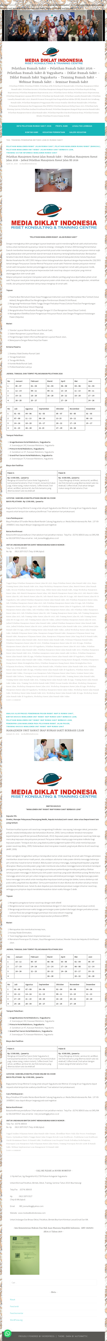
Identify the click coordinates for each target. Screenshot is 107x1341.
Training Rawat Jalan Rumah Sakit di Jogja (56, 680)
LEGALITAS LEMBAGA (82, 126)
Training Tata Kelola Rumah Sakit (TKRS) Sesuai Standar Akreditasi (49, 683)
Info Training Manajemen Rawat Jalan (62, 613)
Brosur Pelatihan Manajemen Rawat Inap (28, 590)
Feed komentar (16, 1313)
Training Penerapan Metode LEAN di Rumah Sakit (45, 676)
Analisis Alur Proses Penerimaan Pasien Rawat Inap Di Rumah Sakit (39, 713)
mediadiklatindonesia (28, 164)
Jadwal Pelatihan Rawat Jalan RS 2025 (26, 626)
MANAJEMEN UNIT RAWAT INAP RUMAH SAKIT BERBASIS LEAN (45, 730)
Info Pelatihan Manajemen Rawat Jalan (81, 600)
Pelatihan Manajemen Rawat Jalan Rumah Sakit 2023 (59, 650)
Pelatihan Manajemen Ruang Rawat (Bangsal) (77, 146)
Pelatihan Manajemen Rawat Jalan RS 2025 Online (66, 647)
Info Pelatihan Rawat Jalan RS (33, 613)
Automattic (81, 1336)
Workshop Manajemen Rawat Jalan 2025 (33, 686)
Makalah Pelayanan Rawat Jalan (24, 633)
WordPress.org (16, 1320)
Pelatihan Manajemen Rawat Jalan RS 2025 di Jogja (62, 643)
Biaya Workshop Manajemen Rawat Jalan (56, 586)
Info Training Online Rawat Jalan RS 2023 (38, 617)
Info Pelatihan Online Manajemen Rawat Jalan (51, 610)
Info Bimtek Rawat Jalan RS (31, 597)
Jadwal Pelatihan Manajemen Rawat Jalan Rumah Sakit (28, 623)
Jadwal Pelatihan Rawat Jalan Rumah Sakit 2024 (62, 626)
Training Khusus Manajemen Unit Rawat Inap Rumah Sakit (35, 726)
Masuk (12, 1299)
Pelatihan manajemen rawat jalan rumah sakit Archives (54, 653)
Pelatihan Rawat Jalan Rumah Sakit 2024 (70, 667)
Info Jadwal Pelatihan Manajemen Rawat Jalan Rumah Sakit (41, 600)
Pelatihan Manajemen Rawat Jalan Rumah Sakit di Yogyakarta (59, 657)
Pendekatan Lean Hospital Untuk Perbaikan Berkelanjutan (66, 1140)
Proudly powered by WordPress (37, 1336)
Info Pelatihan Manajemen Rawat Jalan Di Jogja (62, 603)
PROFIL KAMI (62, 126)
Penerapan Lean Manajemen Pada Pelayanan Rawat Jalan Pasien (49, 673)
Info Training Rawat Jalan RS (67, 617)
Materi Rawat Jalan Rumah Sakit (51, 640)
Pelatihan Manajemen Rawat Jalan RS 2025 (23, 643)
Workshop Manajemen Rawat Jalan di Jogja (68, 686)
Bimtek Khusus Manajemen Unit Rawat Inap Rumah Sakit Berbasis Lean (41, 717)
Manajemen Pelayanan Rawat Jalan (32, 636)
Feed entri (14, 1306)
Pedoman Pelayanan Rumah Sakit (79, 640)
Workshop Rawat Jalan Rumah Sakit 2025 (28, 693)
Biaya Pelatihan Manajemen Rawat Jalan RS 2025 (32, 583)
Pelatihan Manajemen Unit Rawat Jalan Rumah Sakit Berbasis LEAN (39, 149)
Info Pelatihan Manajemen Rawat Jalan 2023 (24, 603)
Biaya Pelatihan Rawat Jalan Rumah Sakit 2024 (72, 583)
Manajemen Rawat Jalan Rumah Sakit (21, 640)
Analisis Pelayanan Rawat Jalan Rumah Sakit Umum (34, 1134)
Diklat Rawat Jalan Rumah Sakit (59, 590)
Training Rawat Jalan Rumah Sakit (80, 676)
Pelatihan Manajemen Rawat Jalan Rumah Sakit (30, 146)
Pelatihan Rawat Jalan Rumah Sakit (39, 667)
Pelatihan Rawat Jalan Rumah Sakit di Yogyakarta (54, 670)
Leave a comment (13, 700)
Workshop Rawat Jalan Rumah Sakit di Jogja (65, 693)
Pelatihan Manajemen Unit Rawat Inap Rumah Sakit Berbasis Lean (39, 720)
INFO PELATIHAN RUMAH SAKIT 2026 (34, 126)
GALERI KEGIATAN (77, 132)
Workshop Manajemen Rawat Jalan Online (55, 690)
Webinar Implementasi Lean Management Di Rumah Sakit (35, 1147)
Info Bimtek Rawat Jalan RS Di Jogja (58, 597)
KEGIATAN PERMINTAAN (54, 132)
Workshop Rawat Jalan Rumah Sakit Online (52, 696)
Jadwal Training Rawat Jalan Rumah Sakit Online (44, 630)
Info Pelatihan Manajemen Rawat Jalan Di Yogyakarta (59, 607)
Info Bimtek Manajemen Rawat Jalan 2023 (65, 593)
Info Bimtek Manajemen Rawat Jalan (32, 593)
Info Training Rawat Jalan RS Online (39, 620)
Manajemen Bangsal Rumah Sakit (52, 633)
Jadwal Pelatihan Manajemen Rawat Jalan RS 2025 (75, 620)
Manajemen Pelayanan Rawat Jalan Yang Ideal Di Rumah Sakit (72, 636)
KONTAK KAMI (31, 132)
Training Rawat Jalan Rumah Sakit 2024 (22, 680)
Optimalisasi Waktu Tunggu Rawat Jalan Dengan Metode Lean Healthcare (43, 1137)
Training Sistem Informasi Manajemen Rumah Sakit (31, 153)
